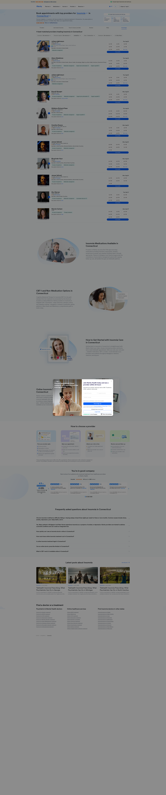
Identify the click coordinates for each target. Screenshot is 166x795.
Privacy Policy (105, 406)
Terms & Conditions (97, 406)
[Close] (111, 381)
